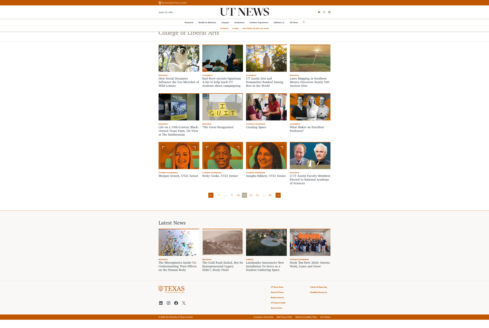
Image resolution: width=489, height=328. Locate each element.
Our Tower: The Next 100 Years (255, 28)
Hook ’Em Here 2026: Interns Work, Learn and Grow (310, 264)
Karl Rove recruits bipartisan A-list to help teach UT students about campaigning (221, 82)
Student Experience (259, 22)
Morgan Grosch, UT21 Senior (178, 176)
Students (224, 28)
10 (238, 195)
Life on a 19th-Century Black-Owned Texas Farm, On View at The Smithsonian (179, 130)
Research (189, 22)
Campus (225, 22)
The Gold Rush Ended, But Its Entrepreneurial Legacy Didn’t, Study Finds (222, 266)
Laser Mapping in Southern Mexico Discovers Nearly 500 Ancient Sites (309, 82)
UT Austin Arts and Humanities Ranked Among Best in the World (264, 82)
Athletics (277, 22)
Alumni (235, 28)
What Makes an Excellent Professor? (307, 129)
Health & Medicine (207, 22)
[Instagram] (324, 12)
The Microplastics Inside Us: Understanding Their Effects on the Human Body (178, 266)
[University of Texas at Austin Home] (173, 3)
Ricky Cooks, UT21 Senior (220, 176)
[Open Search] (303, 22)
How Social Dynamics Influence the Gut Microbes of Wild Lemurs (179, 82)
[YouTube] (319, 12)
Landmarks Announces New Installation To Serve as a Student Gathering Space (265, 266)
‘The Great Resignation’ (218, 127)
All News (294, 22)
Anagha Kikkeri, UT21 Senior (266, 176)
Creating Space (256, 127)
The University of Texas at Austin (179, 317)
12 (250, 195)
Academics (239, 22)
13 (257, 195)
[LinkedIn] (329, 12)
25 (270, 195)
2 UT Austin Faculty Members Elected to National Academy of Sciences (310, 179)
